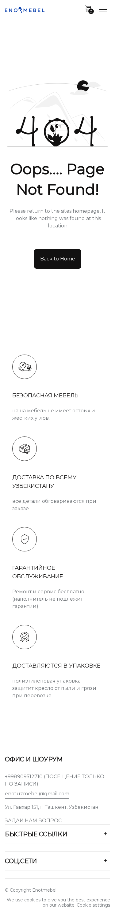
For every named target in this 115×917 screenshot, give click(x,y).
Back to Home (57, 259)
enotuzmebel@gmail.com (37, 794)
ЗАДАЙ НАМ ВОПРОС (33, 820)
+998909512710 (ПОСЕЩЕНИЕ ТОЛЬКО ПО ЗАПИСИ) (54, 780)
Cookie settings (93, 905)
